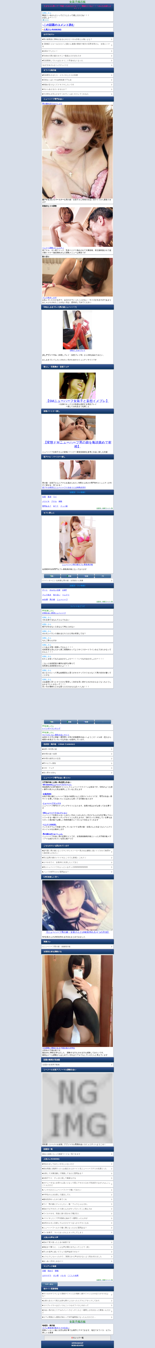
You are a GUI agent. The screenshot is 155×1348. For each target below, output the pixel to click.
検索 (86, 576)
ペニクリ (65, 595)
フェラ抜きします (49, 298)
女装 (44, 497)
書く (52, 576)
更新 (69, 576)
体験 (60, 501)
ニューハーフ (62, 599)
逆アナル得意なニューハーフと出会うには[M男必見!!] (63, 487)
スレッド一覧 (78, 1338)
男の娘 (52, 599)
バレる (63, 1275)
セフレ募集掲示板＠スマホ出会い (55, 1328)
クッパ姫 (64, 506)
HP (73, 1343)
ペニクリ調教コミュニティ (53, 248)
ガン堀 (56, 1275)
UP (82, 1343)
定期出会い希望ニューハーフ (54, 613)
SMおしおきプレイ (77, 350)
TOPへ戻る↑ (49, 1284)
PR (103, 576)
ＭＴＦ (56, 506)
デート (45, 590)
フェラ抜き (46, 595)
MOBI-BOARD (77, 1345)
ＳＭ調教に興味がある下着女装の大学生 (58, 1048)
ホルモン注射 (54, 590)
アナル (54, 501)
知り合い (56, 595)
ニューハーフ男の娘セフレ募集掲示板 (77, 565)
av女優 (45, 599)
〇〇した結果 (73, 1275)
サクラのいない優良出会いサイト (55, 735)
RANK (77, 1343)
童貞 (49, 497)
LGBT (64, 590)
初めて (50, 1271)
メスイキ (45, 501)
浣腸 (44, 1271)
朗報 (57, 1271)
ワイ (55, 497)
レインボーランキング (51, 728)
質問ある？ (46, 506)
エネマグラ (46, 1275)
